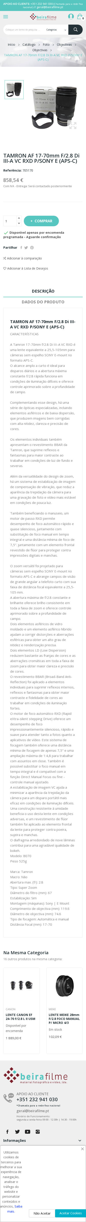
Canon (10, 1009)
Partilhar (21, 247)
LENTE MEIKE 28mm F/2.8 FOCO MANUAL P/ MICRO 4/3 (64, 1019)
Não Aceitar (42, 1213)
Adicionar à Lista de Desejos (27, 268)
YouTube (28, 1132)
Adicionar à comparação (24, 258)
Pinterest (32, 247)
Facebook (7, 1132)
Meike (52, 1009)
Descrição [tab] (43, 291)
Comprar (43, 221)
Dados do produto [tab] (43, 301)
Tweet (26, 247)
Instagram (38, 1132)
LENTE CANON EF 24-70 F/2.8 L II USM (20, 1017)
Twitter (17, 1132)
